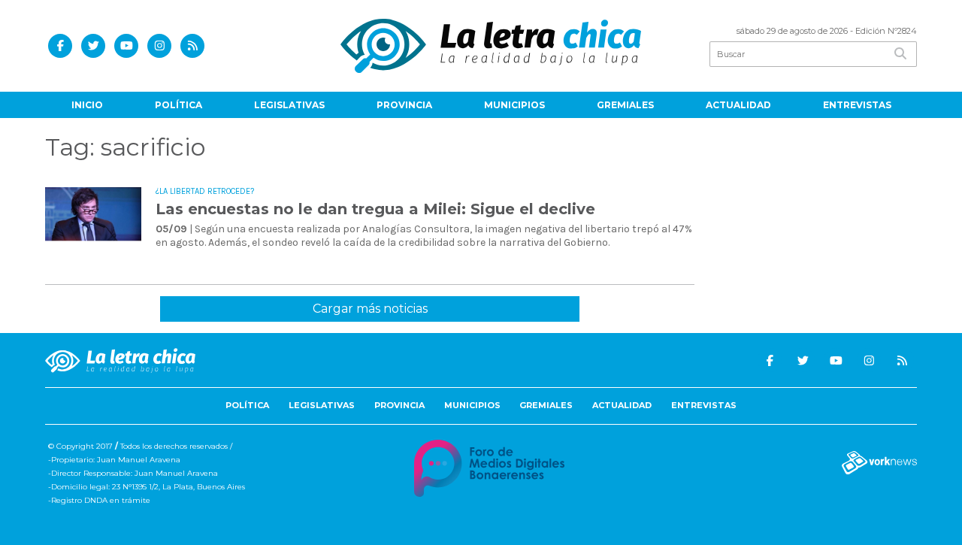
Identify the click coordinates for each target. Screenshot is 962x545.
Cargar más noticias (370, 308)
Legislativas (289, 105)
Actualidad (738, 105)
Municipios (514, 105)
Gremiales (625, 105)
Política (178, 105)
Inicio (87, 105)
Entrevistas (857, 105)
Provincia (404, 105)
